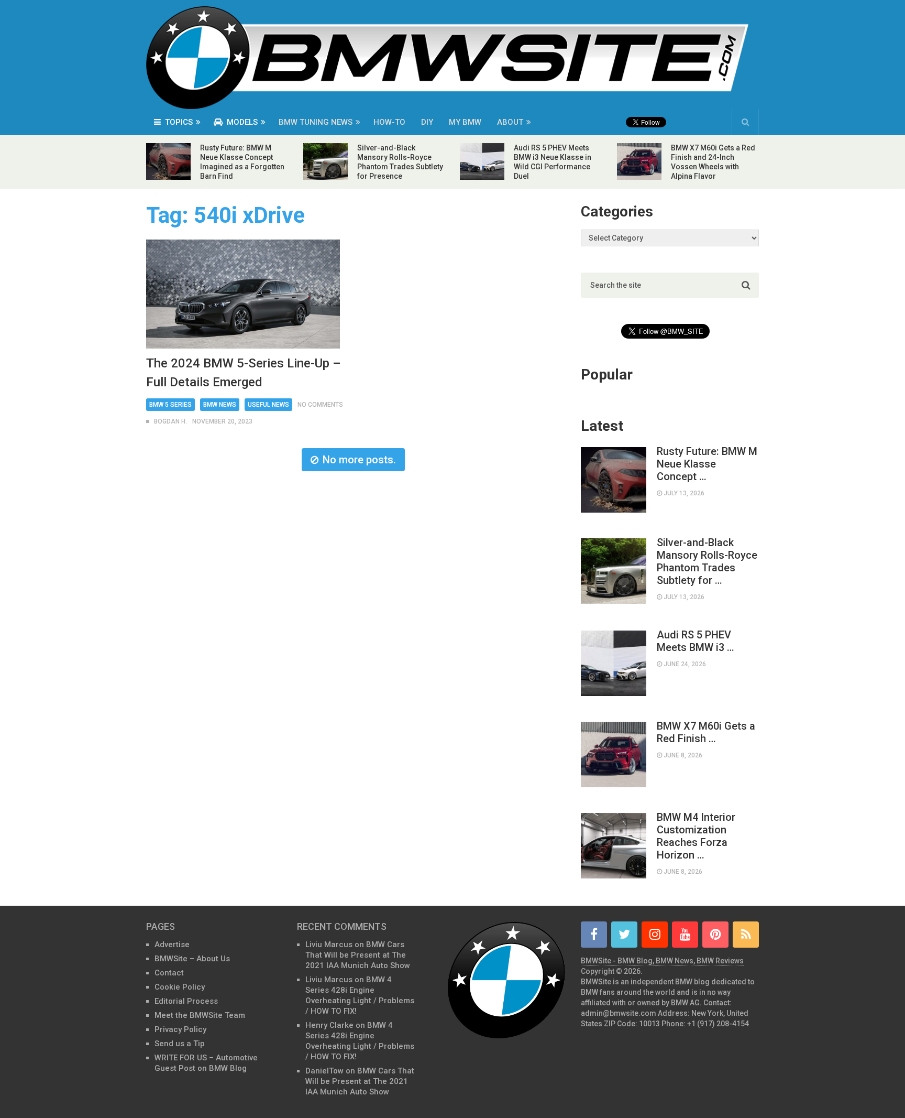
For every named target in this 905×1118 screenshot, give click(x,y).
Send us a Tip (179, 1043)
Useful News (268, 404)
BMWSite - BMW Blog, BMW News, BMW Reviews (662, 961)
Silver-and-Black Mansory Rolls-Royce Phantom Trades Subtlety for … (707, 561)
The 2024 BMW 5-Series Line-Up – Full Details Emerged (243, 372)
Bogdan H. (170, 421)
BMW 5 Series (170, 404)
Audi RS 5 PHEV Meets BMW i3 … (695, 641)
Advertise (172, 944)
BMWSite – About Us (192, 958)
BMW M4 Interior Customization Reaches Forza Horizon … (696, 836)
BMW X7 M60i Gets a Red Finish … (706, 732)
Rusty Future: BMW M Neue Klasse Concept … (707, 464)
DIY (427, 122)
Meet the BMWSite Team (199, 1015)
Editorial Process (186, 1001)
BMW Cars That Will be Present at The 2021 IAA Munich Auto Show (357, 955)
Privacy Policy (180, 1029)
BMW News (219, 404)
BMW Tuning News (315, 122)
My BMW (465, 122)
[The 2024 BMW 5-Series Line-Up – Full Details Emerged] (243, 294)
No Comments (320, 404)
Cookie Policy (179, 987)
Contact (169, 973)
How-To (389, 122)
